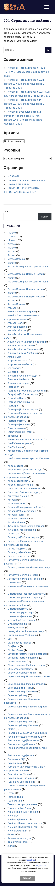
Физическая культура (19, 838)
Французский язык (17, 842)
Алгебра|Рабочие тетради (21, 311)
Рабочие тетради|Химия (20, 755)
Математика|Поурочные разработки (27, 586)
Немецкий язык (16, 627)
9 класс (11, 300)
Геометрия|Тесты (16, 420)
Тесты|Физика (15, 796)
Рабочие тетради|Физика (21, 744)
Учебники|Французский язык (23, 827)
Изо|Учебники (15, 447)
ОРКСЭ (11, 729)
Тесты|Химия (14, 800)
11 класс (12, 240)
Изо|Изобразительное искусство (25, 439)
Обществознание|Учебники (22, 672)
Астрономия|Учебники (19, 364)
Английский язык (17, 330)
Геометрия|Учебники (18, 424)
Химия (11, 845)
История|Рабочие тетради (21, 511)
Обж (9, 638)
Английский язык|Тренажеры (23, 349)
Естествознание (16, 428)
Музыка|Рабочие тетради (21, 620)
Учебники (12, 815)
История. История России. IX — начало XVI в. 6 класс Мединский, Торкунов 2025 (24, 103)
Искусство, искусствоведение (23, 488)
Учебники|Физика (17, 819)
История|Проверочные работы (24, 507)
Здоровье (12, 435)
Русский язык (15, 763)
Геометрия (13, 405)
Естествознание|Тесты (19, 432)
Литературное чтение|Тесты (22, 575)
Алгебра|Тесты (15, 323)
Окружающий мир (17, 695)
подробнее (30, 860)
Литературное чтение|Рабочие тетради (28, 567)
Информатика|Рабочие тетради (24, 469)
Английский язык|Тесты (20, 345)
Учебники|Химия (16, 830)
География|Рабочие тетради (22, 394)
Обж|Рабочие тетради (19, 642)
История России (16, 503)
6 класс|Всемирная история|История (27, 266)
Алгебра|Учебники (17, 326)
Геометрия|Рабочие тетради (22, 409)
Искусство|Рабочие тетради (22, 492)
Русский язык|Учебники (20, 781)
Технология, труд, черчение (22, 804)
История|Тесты (15, 514)
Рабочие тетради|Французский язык (27, 748)
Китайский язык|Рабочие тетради (26, 526)
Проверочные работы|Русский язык (27, 733)
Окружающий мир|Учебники (23, 725)
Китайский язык (16, 522)
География (13, 386)
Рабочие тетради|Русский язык (24, 736)
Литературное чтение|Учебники (24, 578)
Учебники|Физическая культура (24, 823)
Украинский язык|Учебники (22, 811)
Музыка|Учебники (17, 624)
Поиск (7, 211)
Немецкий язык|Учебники (21, 635)
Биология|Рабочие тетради (22, 375)
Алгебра (11, 308)
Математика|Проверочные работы (26, 593)
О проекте (13, 175)
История (12, 499)
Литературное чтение (19, 556)
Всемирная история (18, 383)
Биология (12, 371)
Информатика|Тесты (18, 481)
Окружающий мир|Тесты (21, 721)
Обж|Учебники (15, 650)
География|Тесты (16, 398)
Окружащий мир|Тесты (20, 687)
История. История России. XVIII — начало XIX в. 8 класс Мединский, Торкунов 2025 (25, 83)
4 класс (11, 251)
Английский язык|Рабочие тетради (26, 341)
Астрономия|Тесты (17, 360)
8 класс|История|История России (25, 296)
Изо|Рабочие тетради (19, 443)
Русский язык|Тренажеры (21, 778)
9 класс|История (16, 304)
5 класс (11, 255)
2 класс (11, 244)
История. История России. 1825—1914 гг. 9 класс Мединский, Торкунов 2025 (26, 71)
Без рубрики (14, 368)
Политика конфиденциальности (26, 180)
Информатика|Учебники (20, 484)
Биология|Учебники (18, 379)
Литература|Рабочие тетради (23, 537)
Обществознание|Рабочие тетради (26, 665)
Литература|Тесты (17, 548)
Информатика (15, 466)
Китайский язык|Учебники (22, 529)
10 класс (12, 236)
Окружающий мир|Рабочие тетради (27, 706)
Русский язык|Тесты (18, 774)
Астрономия (14, 356)
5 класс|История (16, 259)
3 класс (11, 247)
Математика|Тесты (17, 608)
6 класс (11, 262)
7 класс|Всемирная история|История (27, 281)
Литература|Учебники (19, 552)
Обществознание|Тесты (20, 669)
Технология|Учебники (19, 808)
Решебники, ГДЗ (16, 759)
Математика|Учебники (19, 616)
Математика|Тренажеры (20, 612)
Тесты (10, 793)
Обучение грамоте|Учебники (23, 657)
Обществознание (16, 661)
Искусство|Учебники (18, 496)
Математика (14, 582)
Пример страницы (18, 184)
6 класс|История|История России (25, 274)
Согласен (27, 878)
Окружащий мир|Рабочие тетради (26, 684)
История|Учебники (17, 518)
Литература (13, 533)
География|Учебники (18, 402)
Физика (11, 834)
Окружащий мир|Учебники (22, 691)
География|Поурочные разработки (26, 390)
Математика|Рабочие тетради (23, 597)
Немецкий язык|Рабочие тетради (25, 631)
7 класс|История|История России (25, 289)
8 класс (11, 292)
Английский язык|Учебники (22, 353)
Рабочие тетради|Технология (23, 740)
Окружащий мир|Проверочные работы (28, 676)
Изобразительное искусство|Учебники (28, 458)
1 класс (11, 232)
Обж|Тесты (13, 646)
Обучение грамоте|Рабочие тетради (27, 653)
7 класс (11, 277)
